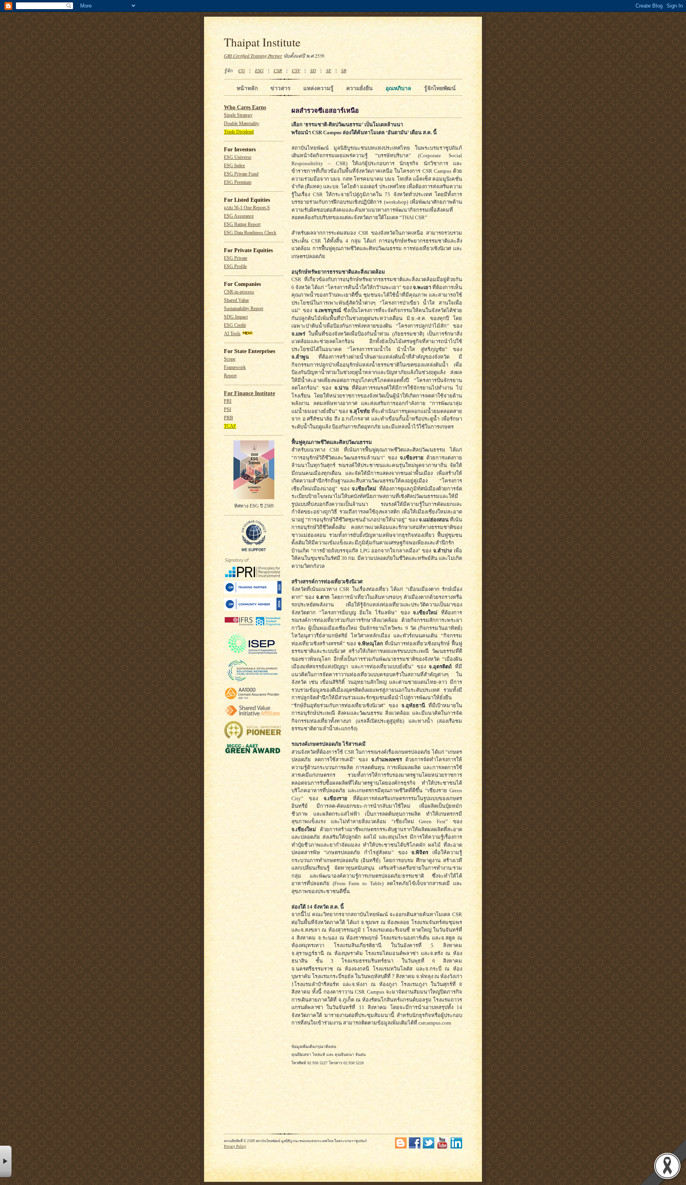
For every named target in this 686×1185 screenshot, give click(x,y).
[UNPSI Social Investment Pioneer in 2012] (252, 737)
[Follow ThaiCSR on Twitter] (428, 1147)
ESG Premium (237, 182)
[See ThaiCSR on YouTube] (442, 1147)
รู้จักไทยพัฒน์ (440, 88)
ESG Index (234, 165)
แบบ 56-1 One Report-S (247, 207)
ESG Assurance (239, 216)
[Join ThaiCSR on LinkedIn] (456, 1147)
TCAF (230, 426)
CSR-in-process (239, 292)
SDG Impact (236, 317)
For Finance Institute (249, 393)
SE (328, 70)
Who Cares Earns (245, 107)
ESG (259, 70)
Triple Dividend (239, 132)
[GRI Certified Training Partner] (252, 592)
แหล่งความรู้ (318, 88)
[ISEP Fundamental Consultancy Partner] (252, 654)
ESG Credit (235, 325)
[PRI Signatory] (252, 576)
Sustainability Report (243, 308)
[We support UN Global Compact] (253, 550)
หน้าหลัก (247, 88)
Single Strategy (238, 115)
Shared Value (236, 300)
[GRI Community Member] (252, 609)
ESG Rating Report (242, 224)
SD (313, 70)
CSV (296, 70)
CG (241, 70)
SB (343, 70)
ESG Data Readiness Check (250, 232)
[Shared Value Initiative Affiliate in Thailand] (252, 715)
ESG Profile (235, 266)
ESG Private (235, 258)
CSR (278, 70)
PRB (228, 418)
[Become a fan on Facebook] (414, 1147)
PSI (227, 409)
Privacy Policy (235, 1146)
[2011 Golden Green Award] (252, 753)
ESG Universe (237, 157)
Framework (235, 367)
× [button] (6, 1161)
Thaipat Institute (262, 42)
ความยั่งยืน (359, 88)
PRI (227, 401)
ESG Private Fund (241, 174)
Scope (229, 359)
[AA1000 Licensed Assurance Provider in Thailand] (252, 699)
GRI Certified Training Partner (253, 55)
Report (230, 375)
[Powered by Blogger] (401, 1147)
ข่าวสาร (280, 88)
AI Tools (232, 333)
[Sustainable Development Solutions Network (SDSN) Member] (252, 681)
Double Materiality (241, 123)
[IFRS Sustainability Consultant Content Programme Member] (252, 627)
